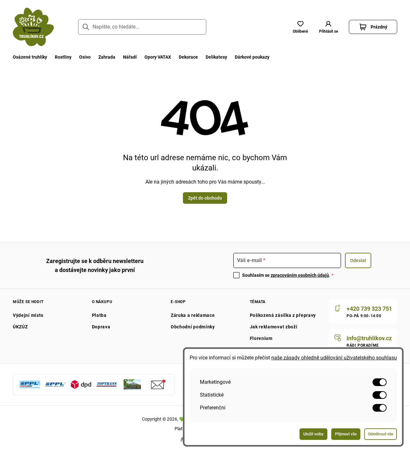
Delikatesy (216, 57)
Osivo (85, 57)
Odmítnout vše (380, 434)
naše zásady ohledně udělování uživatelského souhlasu (334, 358)
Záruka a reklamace (193, 315)
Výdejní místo (28, 315)
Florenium (261, 338)
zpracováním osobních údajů (300, 275)
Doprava (101, 326)
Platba (99, 315)
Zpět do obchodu (205, 198)
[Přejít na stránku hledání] (85, 27)
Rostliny (63, 57)
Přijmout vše (346, 434)
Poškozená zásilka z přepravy (283, 315)
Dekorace (188, 57)
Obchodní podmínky (193, 326)
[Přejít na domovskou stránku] (33, 27)
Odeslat (358, 260)
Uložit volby (313, 434)
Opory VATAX (157, 57)
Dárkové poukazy (252, 57)
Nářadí (130, 57)
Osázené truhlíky (30, 57)
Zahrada (106, 57)
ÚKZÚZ (20, 326)
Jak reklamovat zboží (274, 326)
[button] (328, 27)
